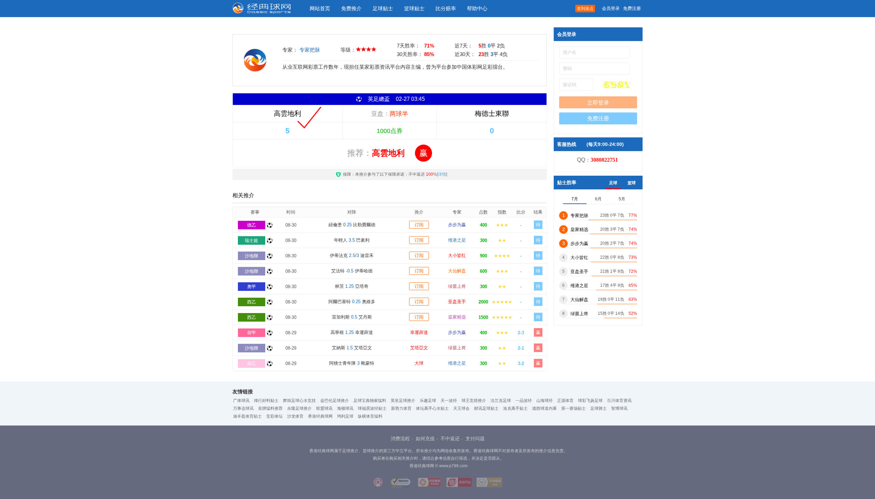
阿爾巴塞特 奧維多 (351, 301)
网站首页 (320, 8)
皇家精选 (457, 317)
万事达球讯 (243, 408)
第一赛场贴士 (573, 408)
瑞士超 (251, 240)
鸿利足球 (345, 416)
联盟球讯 (324, 408)
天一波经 (449, 400)
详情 (442, 174)
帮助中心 (477, 8)
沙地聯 (251, 255)
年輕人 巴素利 (351, 240)
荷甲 (251, 332)
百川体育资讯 (619, 400)
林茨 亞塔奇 (351, 286)
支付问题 (475, 438)
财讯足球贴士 (486, 408)
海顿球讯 (345, 408)
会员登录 (611, 8)
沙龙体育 (295, 416)
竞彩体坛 (274, 416)
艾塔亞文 (419, 347)
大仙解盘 (457, 270)
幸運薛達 (419, 332)
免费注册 (632, 8)
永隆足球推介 (299, 408)
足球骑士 (598, 408)
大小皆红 (457, 255)
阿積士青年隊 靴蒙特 (351, 363)
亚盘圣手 (457, 301)
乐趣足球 (428, 400)
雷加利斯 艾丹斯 (352, 317)
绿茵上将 (457, 286)
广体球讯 (241, 400)
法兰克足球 (500, 400)
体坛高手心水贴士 (432, 408)
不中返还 (450, 438)
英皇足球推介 (403, 400)
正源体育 (565, 400)
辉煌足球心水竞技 (299, 400)
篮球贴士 (414, 8)
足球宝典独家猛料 (369, 400)
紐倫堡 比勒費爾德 (351, 224)
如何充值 (425, 438)
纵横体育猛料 (370, 416)
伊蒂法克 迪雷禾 (352, 255)
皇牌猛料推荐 (270, 408)
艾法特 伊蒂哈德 (352, 270)
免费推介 (351, 8)
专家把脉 (309, 50)
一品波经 (523, 400)
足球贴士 (383, 8)
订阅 (419, 224)
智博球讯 (619, 408)
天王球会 (461, 408)
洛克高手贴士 (515, 408)
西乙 (251, 302)
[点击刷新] (616, 84)
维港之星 (457, 240)
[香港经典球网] (266, 8)
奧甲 (251, 286)
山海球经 (544, 400)
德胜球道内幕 (544, 408)
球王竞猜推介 (473, 400)
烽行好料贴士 (266, 400)
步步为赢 (457, 224)
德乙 (251, 225)
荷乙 (251, 363)
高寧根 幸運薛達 (352, 332)
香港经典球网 (320, 416)
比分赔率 (445, 8)
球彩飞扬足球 (590, 400)
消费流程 (400, 438)
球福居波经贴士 (372, 408)
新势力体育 (401, 408)
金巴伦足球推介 (334, 400)
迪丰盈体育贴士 (247, 416)
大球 (419, 363)
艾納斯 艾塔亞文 (352, 347)
